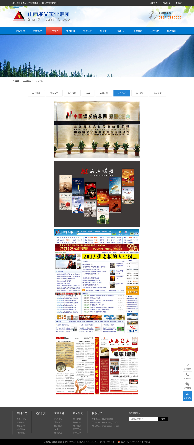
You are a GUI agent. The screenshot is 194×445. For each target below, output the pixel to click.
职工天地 (77, 429)
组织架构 (21, 429)
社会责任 (104, 30)
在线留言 (153, 2)
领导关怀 (77, 433)
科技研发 (140, 93)
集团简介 (21, 422)
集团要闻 (77, 419)
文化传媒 (39, 80)
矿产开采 (36, 93)
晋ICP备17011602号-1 (107, 442)
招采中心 (121, 30)
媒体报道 (77, 426)
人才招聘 (154, 30)
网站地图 (166, 2)
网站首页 (20, 30)
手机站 (179, 2)
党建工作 (87, 30)
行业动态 (77, 422)
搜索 (163, 419)
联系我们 (171, 30)
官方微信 (187, 388)
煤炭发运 (72, 93)
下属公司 (137, 30)
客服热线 (187, 379)
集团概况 (37, 30)
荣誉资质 (21, 433)
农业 (88, 93)
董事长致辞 (22, 419)
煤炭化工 (158, 93)
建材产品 (104, 93)
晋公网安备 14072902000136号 (131, 442)
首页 (17, 80)
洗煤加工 (54, 93)
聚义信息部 (81, 442)
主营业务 (54, 30)
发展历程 (21, 426)
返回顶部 (187, 398)
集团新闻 (70, 30)
